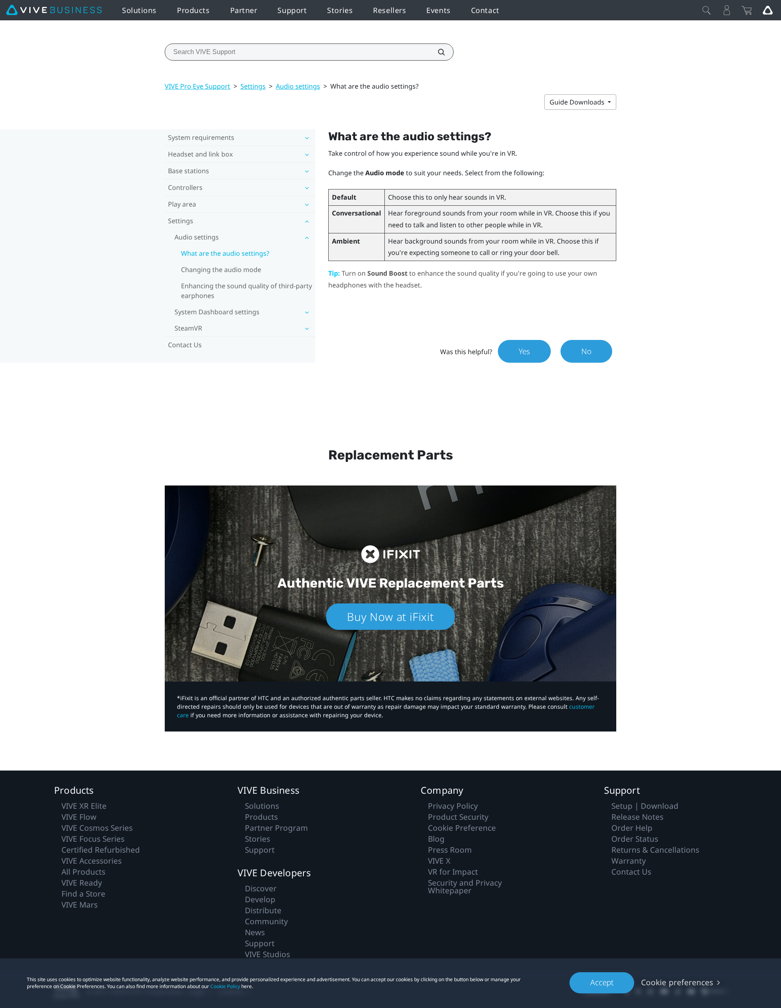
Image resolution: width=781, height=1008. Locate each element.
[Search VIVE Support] (437, 52)
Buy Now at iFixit (390, 616)
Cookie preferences (677, 982)
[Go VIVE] (767, 10)
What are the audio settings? (225, 253)
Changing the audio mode (221, 269)
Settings (253, 86)
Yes (524, 351)
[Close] (706, 10)
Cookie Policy (225, 986)
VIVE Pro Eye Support (197, 86)
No (586, 351)
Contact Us (185, 344)
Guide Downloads (578, 102)
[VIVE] (54, 10)
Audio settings (298, 86)
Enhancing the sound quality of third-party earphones (246, 290)
